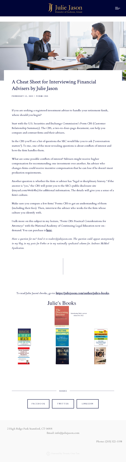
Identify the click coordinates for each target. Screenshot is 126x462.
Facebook (38, 404)
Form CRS (42, 96)
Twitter (63, 404)
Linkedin (87, 404)
